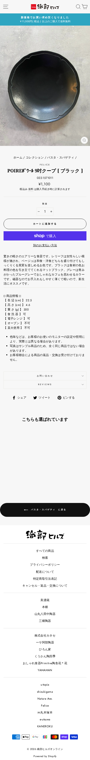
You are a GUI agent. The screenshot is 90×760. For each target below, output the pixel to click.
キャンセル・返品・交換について (44, 585)
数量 (45, 203)
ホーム (17, 157)
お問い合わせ (45, 375)
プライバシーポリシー (45, 565)
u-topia (45, 684)
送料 (30, 189)
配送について (45, 572)
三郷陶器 (45, 621)
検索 (45, 558)
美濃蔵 (44, 600)
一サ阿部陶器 (45, 642)
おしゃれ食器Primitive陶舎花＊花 (45, 663)
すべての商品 (45, 551)
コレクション (35, 157)
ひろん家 (45, 649)
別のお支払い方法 (45, 245)
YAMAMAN (45, 670)
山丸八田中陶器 (45, 614)
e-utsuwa (45, 719)
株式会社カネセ (45, 635)
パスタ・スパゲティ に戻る (48, 509)
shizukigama (45, 692)
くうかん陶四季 (45, 656)
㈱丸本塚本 (45, 712)
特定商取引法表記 (45, 579)
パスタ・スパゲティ (60, 157)
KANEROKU (45, 726)
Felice (45, 164)
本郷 (45, 607)
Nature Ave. (45, 698)
